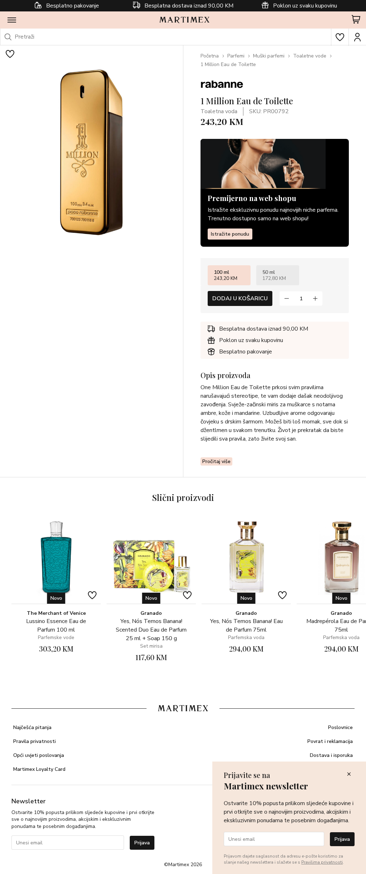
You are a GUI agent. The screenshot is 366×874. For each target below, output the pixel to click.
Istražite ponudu (230, 234)
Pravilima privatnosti (322, 862)
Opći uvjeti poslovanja (38, 755)
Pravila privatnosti (34, 741)
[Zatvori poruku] (349, 774)
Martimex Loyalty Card (39, 769)
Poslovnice (340, 727)
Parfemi (235, 55)
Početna (210, 55)
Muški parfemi (269, 55)
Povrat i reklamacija (330, 741)
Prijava (142, 842)
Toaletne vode (309, 55)
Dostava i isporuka (331, 755)
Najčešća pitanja (32, 727)
